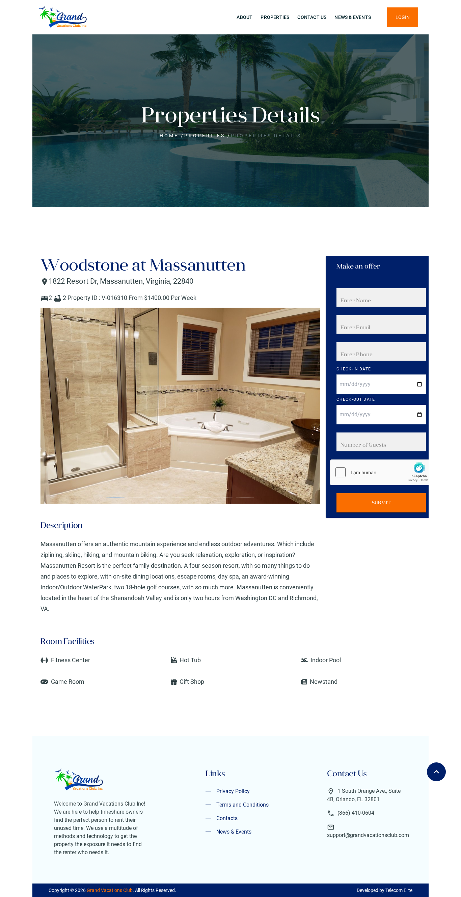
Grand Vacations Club (110, 890)
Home (169, 135)
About (244, 17)
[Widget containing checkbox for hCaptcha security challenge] (381, 472)
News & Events (352, 17)
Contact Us (311, 17)
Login (403, 17)
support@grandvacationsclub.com (368, 835)
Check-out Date (355, 399)
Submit (381, 502)
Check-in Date (353, 369)
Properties (275, 17)
